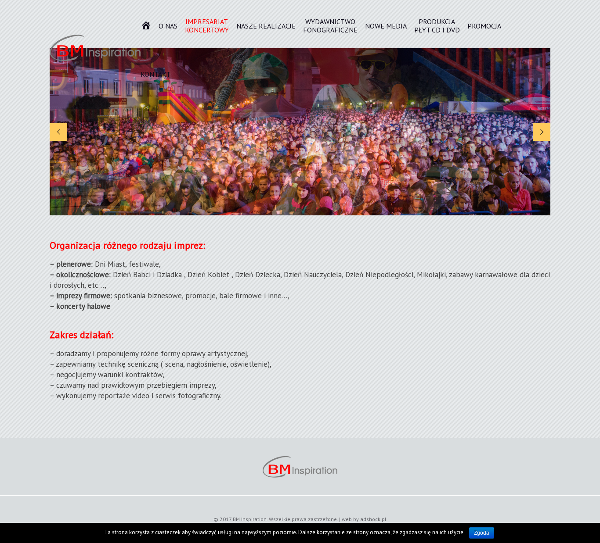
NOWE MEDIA (386, 26)
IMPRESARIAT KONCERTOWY (207, 26)
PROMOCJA (484, 26)
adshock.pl (373, 519)
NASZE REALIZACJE (266, 26)
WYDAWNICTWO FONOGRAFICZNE (330, 26)
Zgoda (481, 533)
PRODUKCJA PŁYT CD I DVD (437, 26)
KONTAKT (155, 74)
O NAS (168, 26)
